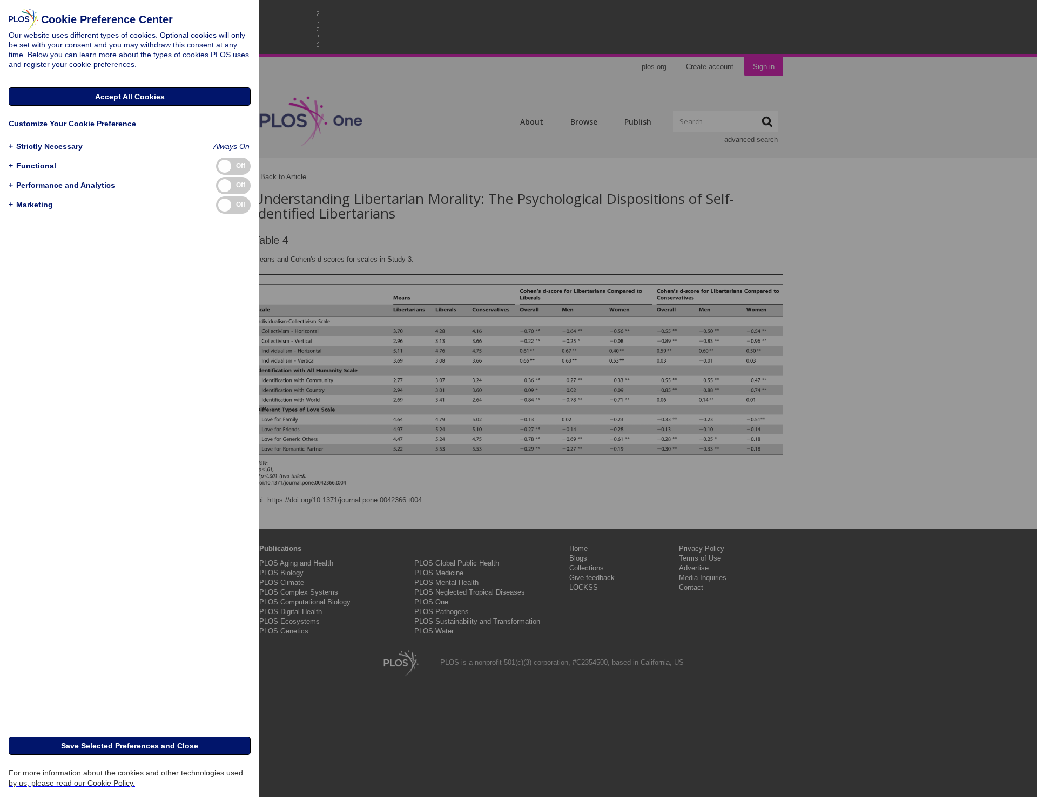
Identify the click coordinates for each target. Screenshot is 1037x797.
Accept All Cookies (130, 96)
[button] (46, 146)
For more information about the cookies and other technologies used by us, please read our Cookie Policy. (126, 777)
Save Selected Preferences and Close (129, 745)
